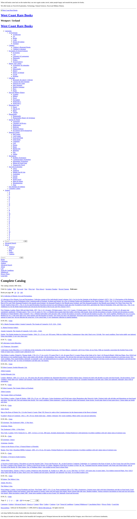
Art (14, 36)
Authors (7, 190)
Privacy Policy (5, 274)
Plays (14, 89)
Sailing (15, 154)
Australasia (16, 174)
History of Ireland (18, 72)
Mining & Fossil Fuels (20, 163)
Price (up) (32, 289)
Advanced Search (10, 243)
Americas (16, 170)
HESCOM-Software (44, 508)
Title (14, 289)
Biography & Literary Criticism (23, 80)
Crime (15, 67)
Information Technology (20, 161)
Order (10, 321)
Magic (15, 147)
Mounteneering (17, 183)
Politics (15, 60)
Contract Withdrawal (80, 504)
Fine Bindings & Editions (17, 187)
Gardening (16, 141)
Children (11, 45)
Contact (11, 248)
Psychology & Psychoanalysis (22, 130)
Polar (14, 185)
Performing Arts (14, 105)
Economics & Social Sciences (18, 51)
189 (21, 500)
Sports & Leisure (14, 132)
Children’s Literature (19, 49)
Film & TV (16, 109)
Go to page (25, 500)
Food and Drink (18, 138)
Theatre (15, 112)
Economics (16, 53)
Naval (15, 98)
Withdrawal (4, 272)
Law (14, 54)
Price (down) (40, 289)
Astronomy (16, 121)
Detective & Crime (19, 83)
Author (9, 289)
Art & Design (13, 33)
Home (3, 259)
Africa (15, 168)
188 (17, 500)
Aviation (15, 94)
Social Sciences (18, 62)
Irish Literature (17, 85)
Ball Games (16, 134)
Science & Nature (14, 120)
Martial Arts (16, 149)
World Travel (17, 179)
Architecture (17, 34)
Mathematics (17, 125)
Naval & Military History (17, 92)
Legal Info (4, 276)
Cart (2, 268)
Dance (15, 107)
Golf (14, 143)
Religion (15, 76)
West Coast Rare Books (17, 15)
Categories (8, 31)
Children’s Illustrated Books (21, 47)
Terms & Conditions (7, 270)
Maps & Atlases (18, 181)
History (15, 71)
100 (21, 292)
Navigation (16, 100)
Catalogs (11, 254)
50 (18, 292)
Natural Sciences (18, 129)
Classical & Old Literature (21, 82)
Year (25, 289)
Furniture (16, 43)
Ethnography (17, 69)
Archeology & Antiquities (21, 65)
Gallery (11, 252)
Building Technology (19, 158)
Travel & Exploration (15, 167)
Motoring (16, 150)
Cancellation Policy (94, 504)
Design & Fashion (18, 42)
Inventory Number (51, 289)
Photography (13, 114)
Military (15, 96)
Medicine (16, 127)
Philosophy (16, 58)
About (7, 245)
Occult (15, 74)
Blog (10, 250)
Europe (15, 176)
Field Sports (16, 139)
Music (15, 110)
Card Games (17, 136)
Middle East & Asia (19, 172)
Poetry (15, 91)
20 (15, 292)
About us (12, 247)
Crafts (15, 40)
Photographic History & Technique (24, 118)
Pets (14, 152)
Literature (12, 78)
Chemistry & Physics (19, 123)
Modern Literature (18, 87)
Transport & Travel (19, 165)
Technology (12, 156)
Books (15, 38)
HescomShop (5, 508)
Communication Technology (22, 159)
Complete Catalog (14, 188)
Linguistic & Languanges (21, 56)
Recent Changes (64, 289)
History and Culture (15, 63)
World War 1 (17, 101)
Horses (15, 145)
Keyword (20, 289)
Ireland (15, 178)
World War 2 (17, 103)
